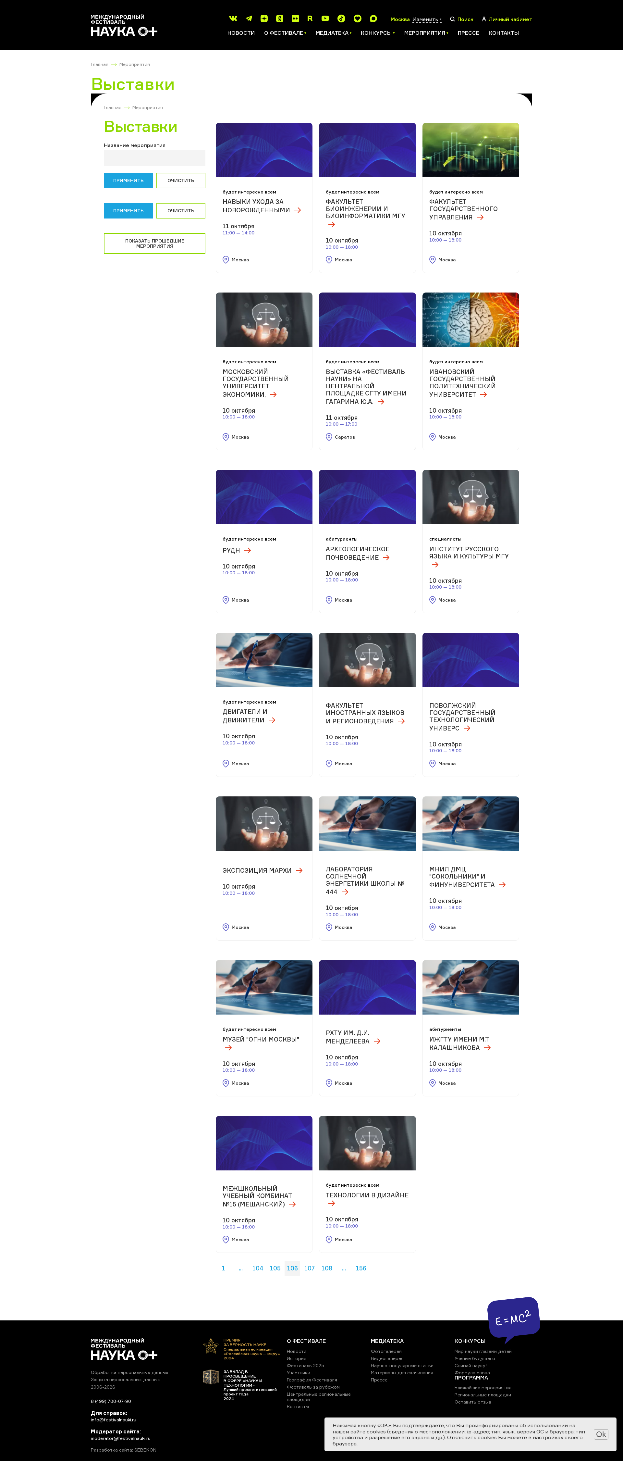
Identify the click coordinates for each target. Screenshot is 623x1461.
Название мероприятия (134, 145)
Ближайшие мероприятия (483, 1387)
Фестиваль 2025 (305, 1365)
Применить (128, 180)
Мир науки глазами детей (483, 1351)
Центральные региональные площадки (319, 1396)
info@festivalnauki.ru (113, 1419)
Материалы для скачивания (402, 1372)
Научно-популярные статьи (402, 1365)
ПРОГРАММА (471, 1377)
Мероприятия (134, 64)
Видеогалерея (387, 1358)
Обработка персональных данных (129, 1372)
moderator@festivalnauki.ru (121, 1438)
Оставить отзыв (473, 1402)
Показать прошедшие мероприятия (154, 243)
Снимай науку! (471, 1365)
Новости (241, 33)
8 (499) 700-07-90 (111, 1401)
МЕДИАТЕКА (387, 1341)
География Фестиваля (312, 1379)
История (296, 1358)
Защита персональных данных (125, 1379)
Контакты (504, 33)
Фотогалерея (386, 1351)
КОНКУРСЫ (470, 1341)
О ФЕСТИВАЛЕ (306, 1341)
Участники (298, 1372)
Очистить (180, 180)
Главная (99, 64)
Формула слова (472, 1372)
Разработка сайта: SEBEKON (123, 1450)
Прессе (468, 33)
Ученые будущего (475, 1358)
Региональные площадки (483, 1394)
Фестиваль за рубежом (313, 1387)
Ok (601, 1434)
